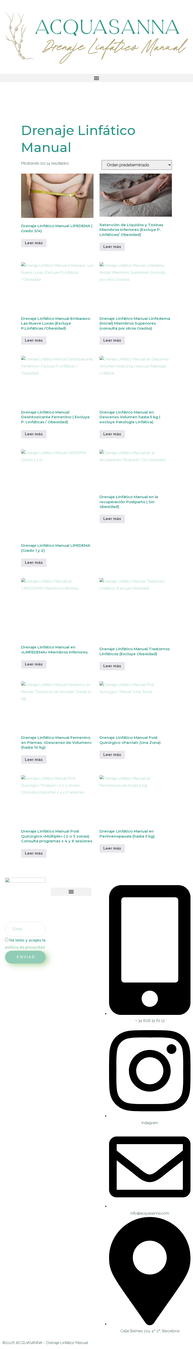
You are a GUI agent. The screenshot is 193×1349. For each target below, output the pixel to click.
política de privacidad (25, 947)
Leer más (34, 243)
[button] (96, 78)
